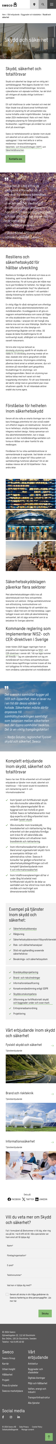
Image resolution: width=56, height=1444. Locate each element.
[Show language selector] (34, 4)
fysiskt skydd (25, 819)
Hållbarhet (7, 1374)
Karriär (5, 1363)
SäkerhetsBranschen (15, 150)
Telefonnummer (14, 1275)
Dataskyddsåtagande (10, 1429)
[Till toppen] (49, 1437)
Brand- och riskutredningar (26, 977)
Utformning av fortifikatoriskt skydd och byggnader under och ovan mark (31, 1001)
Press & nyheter (10, 1385)
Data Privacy (24, 1427)
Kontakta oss (15, 158)
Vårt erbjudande (13, 14)
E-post (10, 1265)
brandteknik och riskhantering (25, 841)
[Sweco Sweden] (9, 4)
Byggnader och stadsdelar (31, 14)
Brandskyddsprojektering (25, 972)
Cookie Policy (37, 1427)
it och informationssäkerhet (24, 869)
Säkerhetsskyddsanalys (25, 928)
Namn (10, 1245)
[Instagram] (12, 1417)
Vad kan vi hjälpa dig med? (19, 1285)
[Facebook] (4, 1417)
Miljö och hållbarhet (37, 1383)
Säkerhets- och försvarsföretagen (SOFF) (24, 147)
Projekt (5, 1379)
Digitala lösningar (36, 1377)
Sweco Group (8, 1358)
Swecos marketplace (12, 1390)
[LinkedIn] (19, 1417)
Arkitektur (33, 1363)
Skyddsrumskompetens (25, 993)
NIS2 (41, 650)
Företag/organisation (16, 1255)
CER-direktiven (12, 653)
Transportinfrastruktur (39, 1397)
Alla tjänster (34, 1402)
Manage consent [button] (27, 1429)
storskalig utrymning (15, 350)
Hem (4, 14)
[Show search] (43, 4)
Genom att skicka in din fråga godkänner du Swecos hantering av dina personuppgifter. (30, 1297)
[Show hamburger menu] (51, 4)
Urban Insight (8, 1369)
